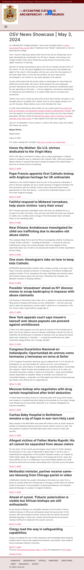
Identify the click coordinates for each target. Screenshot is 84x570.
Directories (66, 560)
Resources (24, 564)
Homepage (15, 560)
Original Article (15, 554)
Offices (42, 560)
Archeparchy (29, 560)
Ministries (53, 560)
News (13, 564)
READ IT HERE (15, 168)
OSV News (66, 550)
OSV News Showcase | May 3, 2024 (32, 550)
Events (35, 564)
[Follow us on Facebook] (50, 12)
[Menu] (6, 26)
